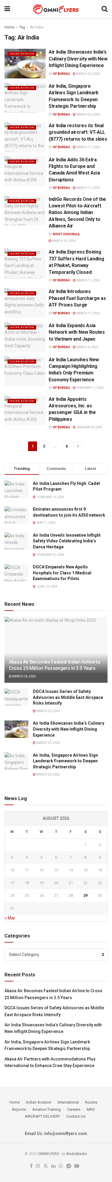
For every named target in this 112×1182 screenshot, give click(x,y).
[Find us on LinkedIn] (53, 1166)
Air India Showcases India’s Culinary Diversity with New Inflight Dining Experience (78, 58)
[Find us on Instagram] (38, 1166)
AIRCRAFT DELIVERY (42, 1116)
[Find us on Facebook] (31, 1166)
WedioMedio (76, 1154)
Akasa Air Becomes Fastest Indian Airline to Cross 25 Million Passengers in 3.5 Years (54, 665)
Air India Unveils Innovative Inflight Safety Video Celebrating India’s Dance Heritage (67, 541)
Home (9, 27)
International (68, 1102)
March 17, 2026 (88, 147)
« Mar (10, 918)
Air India (36, 27)
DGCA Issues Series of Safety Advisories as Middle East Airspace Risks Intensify (68, 697)
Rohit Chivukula (66, 234)
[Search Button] (105, 9)
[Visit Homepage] (56, 9)
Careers (73, 1109)
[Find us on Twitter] (45, 1166)
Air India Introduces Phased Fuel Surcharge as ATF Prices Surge (77, 298)
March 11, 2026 (88, 280)
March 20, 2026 (88, 73)
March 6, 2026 (87, 347)
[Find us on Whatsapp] (61, 1166)
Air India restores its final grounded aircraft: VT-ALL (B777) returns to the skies (78, 132)
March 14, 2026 (63, 240)
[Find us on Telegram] (68, 1166)
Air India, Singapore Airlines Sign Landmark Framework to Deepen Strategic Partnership (65, 761)
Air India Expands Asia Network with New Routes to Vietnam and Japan (77, 332)
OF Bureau (61, 73)
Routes (91, 1102)
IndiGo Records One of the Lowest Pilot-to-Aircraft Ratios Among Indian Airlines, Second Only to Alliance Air (77, 212)
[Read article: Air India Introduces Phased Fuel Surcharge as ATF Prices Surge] (25, 303)
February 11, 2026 (90, 387)
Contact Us (75, 1116)
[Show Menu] (7, 9)
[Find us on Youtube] (76, 1166)
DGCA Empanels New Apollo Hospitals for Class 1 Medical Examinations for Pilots (62, 573)
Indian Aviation (21, 53)
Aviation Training (46, 1109)
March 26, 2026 (24, 676)
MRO (91, 1109)
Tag (22, 27)
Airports (19, 1109)
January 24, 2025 (89, 427)
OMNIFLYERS (48, 1154)
